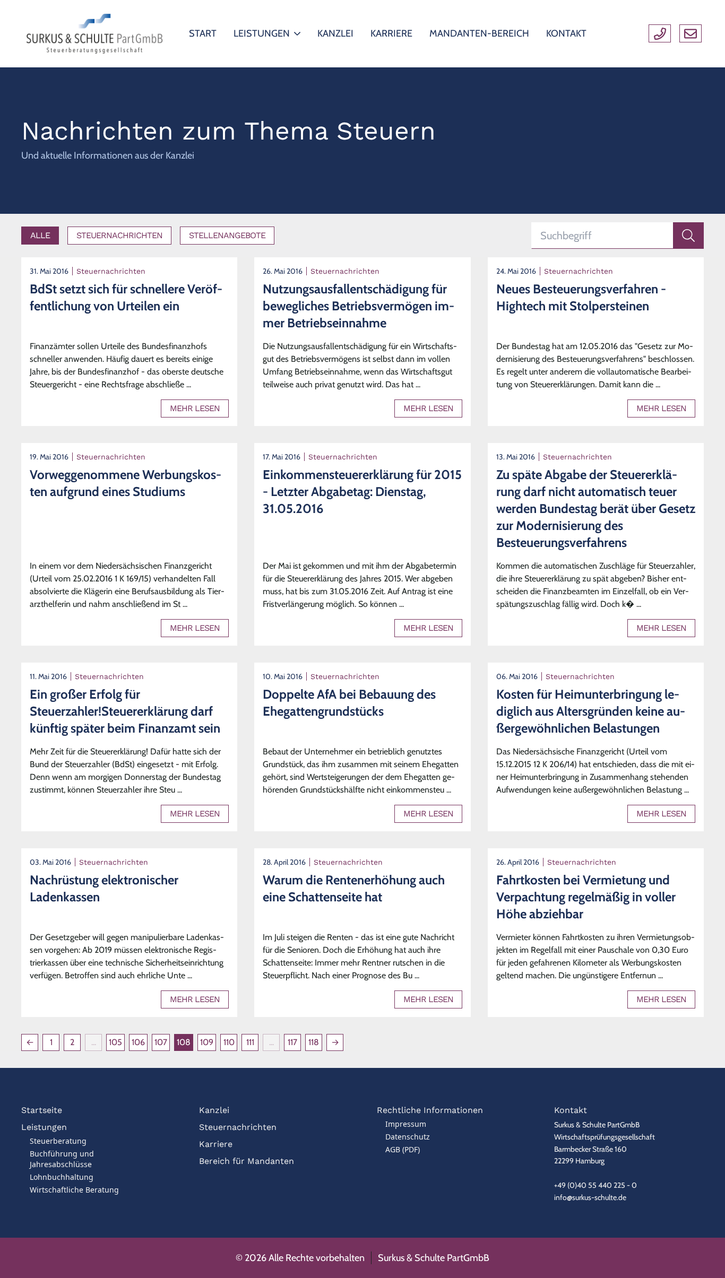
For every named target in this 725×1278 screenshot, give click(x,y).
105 (115, 1042)
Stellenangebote (227, 235)
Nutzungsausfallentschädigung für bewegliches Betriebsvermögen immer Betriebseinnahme (358, 306)
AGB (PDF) (402, 1149)
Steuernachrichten (119, 235)
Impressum (405, 1124)
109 (206, 1042)
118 (313, 1042)
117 (292, 1042)
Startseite (41, 1110)
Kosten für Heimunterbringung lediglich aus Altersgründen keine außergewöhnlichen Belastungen (590, 711)
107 (160, 1042)
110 (229, 1042)
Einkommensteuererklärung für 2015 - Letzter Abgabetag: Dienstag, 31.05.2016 (362, 491)
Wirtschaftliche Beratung (74, 1190)
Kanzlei (214, 1110)
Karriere (215, 1144)
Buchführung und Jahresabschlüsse (62, 1159)
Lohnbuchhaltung (61, 1177)
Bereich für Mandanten (246, 1161)
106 (138, 1042)
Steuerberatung (58, 1141)
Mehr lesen (195, 408)
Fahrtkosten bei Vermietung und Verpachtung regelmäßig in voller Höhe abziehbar (586, 896)
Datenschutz (407, 1137)
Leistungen (44, 1127)
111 (250, 1042)
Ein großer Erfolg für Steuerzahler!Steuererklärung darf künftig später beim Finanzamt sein (125, 711)
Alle (40, 235)
